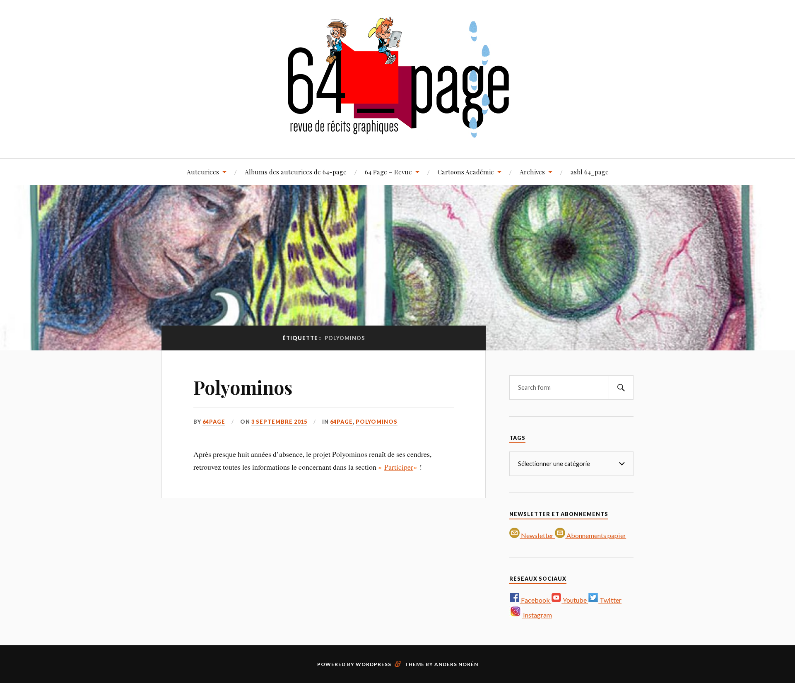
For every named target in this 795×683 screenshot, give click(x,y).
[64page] (397, 133)
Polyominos (242, 387)
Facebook (535, 600)
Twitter (610, 600)
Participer (398, 467)
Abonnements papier (595, 535)
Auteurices (203, 171)
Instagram (537, 615)
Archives (532, 171)
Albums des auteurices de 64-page (296, 171)
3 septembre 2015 (279, 421)
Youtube (574, 600)
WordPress (373, 664)
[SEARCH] (621, 387)
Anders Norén (456, 664)
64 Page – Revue (388, 171)
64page (213, 421)
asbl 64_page (590, 171)
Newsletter (537, 535)
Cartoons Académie (466, 171)
